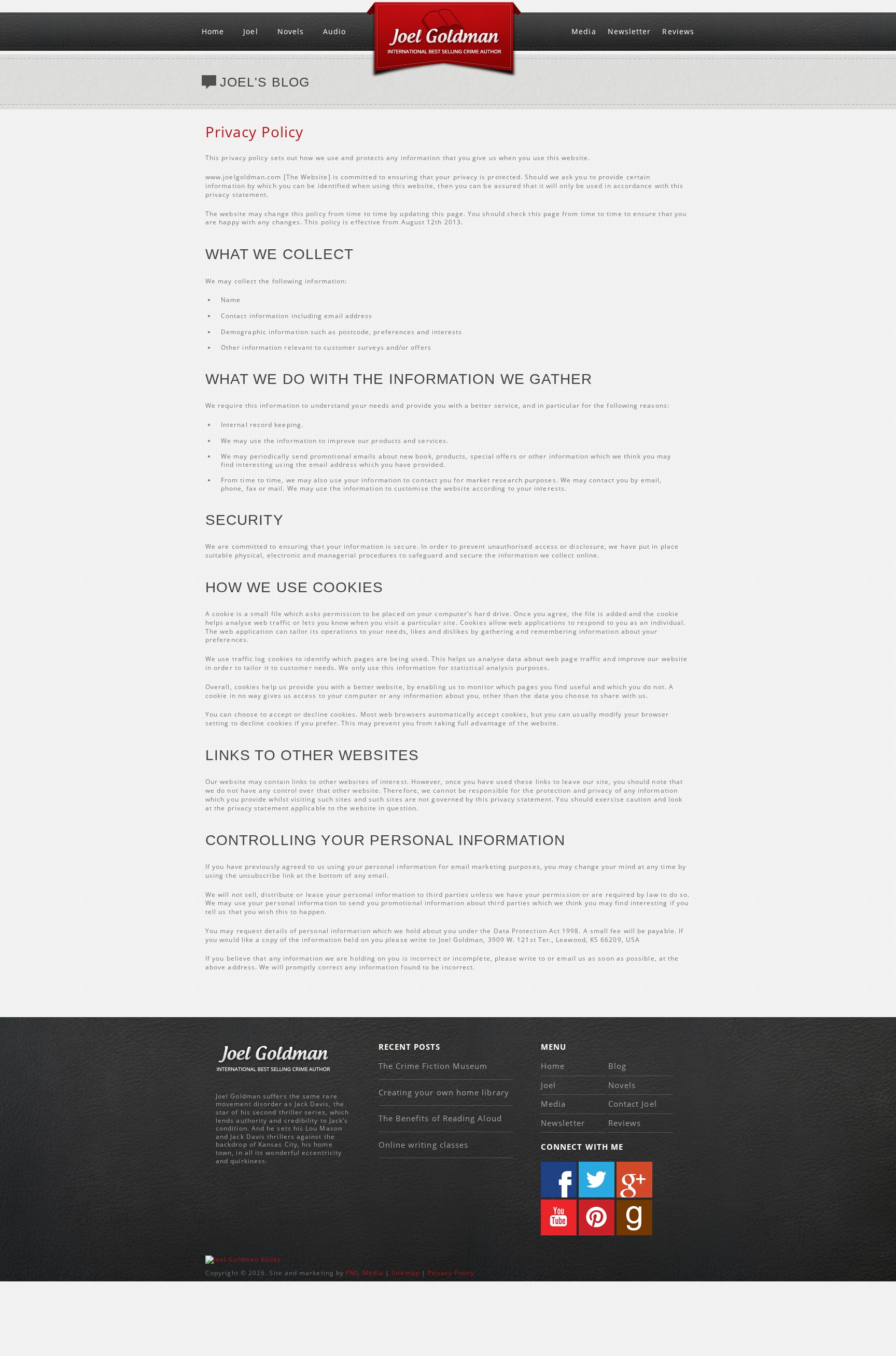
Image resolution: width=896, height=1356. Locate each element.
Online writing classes (424, 1144)
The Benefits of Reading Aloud (440, 1118)
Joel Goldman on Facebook (559, 1179)
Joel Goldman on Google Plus (634, 1179)
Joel (250, 31)
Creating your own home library (444, 1092)
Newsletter (629, 31)
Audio (334, 31)
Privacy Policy (451, 1272)
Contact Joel (632, 1103)
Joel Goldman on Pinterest (596, 1217)
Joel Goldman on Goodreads (634, 1217)
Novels (290, 31)
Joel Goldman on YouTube (559, 1217)
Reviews (678, 31)
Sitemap (405, 1272)
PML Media (364, 1272)
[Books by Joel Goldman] (243, 1259)
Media (583, 31)
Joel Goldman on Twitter (596, 1179)
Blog (617, 1066)
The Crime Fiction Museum (433, 1066)
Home (213, 31)
